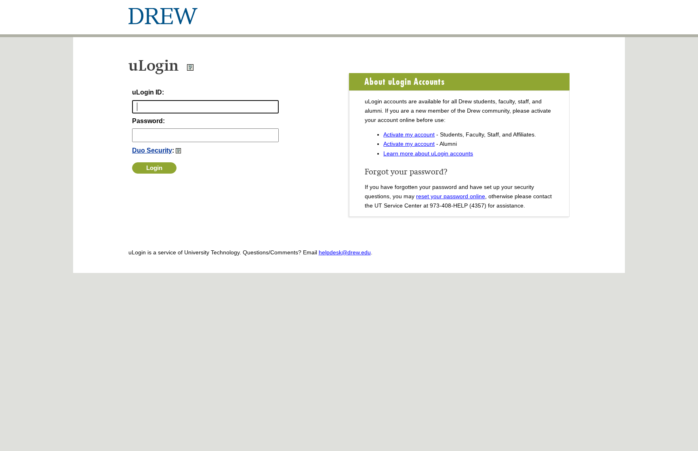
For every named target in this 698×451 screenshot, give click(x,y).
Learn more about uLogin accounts (428, 153)
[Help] (190, 69)
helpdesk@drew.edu (345, 252)
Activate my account (409, 134)
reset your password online (450, 196)
